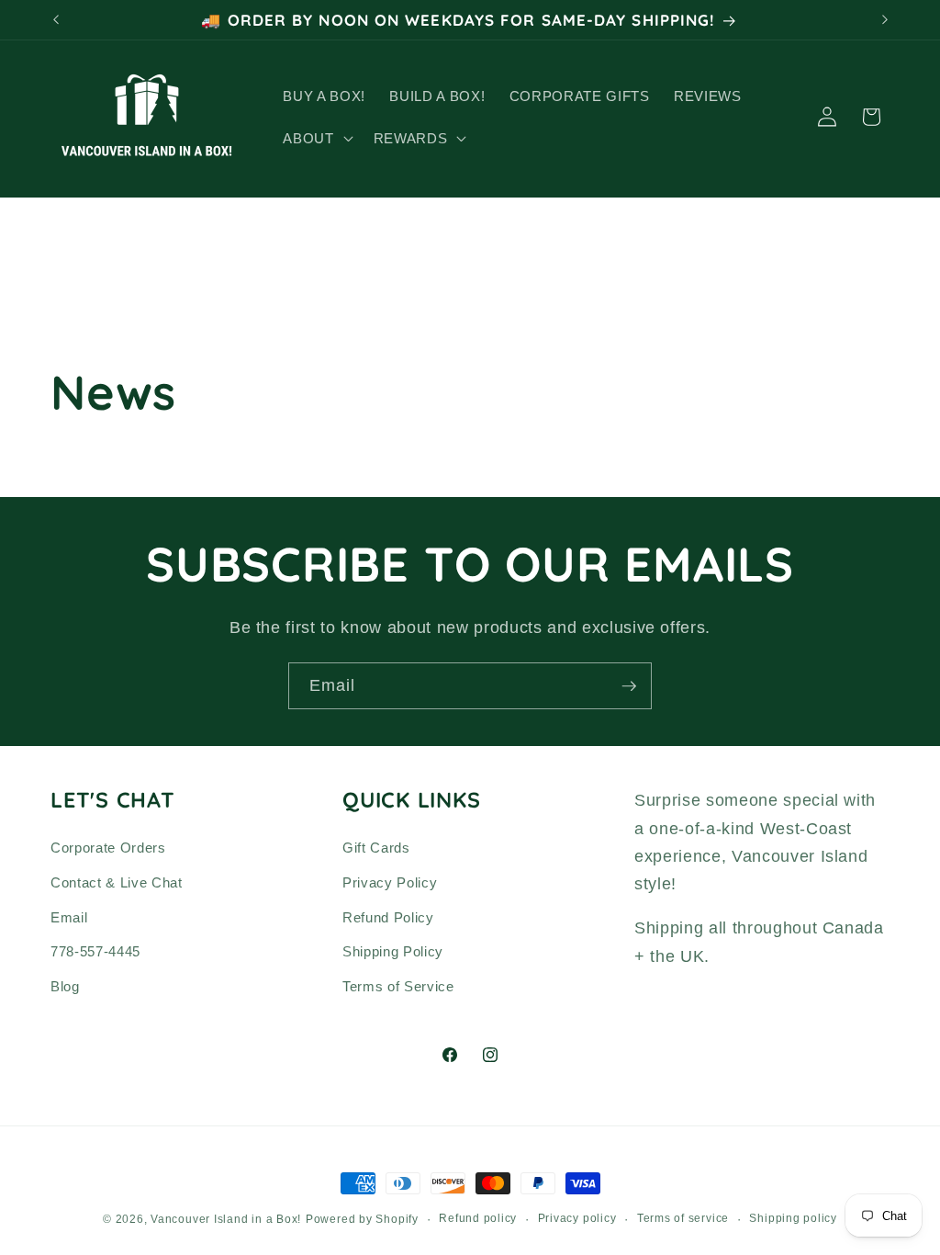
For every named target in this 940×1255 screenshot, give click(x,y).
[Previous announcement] (56, 20)
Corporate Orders (108, 847)
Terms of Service (398, 986)
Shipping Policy (392, 951)
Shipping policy (793, 1218)
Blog (65, 986)
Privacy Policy (389, 882)
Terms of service (683, 1218)
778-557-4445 (95, 951)
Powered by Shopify (362, 1219)
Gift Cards (376, 847)
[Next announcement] (885, 20)
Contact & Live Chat (116, 882)
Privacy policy (577, 1218)
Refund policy (478, 1218)
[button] (316, 138)
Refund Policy (388, 917)
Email (68, 917)
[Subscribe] (629, 686)
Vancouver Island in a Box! (226, 1219)
